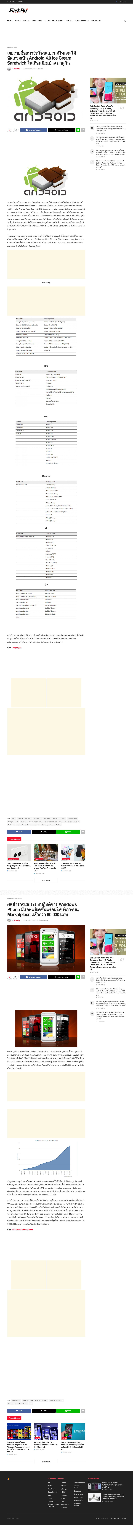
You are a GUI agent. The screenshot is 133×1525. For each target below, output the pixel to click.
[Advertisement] (88, 10)
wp (31, 1404)
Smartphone (57, 21)
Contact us (123, 2)
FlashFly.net (15, 1518)
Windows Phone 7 (41, 1400)
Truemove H (78, 1500)
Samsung (26, 21)
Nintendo (64, 1495)
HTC (16, 822)
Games (68, 21)
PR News (64, 1508)
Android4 (47, 818)
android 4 (28, 818)
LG (65, 822)
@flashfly (17, 69)
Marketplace (16, 1400)
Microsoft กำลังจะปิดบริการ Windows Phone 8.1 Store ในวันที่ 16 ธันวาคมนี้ (46, 1444)
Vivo (34, 21)
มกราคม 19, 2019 (66, 1452)
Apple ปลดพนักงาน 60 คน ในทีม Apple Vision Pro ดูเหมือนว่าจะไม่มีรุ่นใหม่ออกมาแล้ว (113, 1496)
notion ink (20, 825)
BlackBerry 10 (53, 1492)
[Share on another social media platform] (83, 130)
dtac (49, 1495)
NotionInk (28, 825)
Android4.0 (56, 818)
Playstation (65, 1504)
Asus (63, 818)
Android (14, 47)
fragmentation (72, 818)
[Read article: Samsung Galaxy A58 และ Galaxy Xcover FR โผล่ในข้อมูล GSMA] (73, 852)
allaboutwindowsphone (22, 1229)
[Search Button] (125, 20)
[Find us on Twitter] (119, 2)
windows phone (28, 1400)
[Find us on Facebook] (116, 2)
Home (9, 21)
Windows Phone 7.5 (56, 1400)
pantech (36, 825)
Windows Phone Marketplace (17, 1404)
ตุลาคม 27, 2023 (12, 1454)
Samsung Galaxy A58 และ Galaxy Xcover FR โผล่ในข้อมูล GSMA (72, 865)
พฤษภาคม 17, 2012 (29, 69)
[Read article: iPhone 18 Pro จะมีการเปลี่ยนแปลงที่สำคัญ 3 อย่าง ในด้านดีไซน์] (94, 1486)
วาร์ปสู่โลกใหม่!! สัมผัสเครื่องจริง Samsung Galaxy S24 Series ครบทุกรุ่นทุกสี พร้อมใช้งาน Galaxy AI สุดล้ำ (110, 128)
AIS (49, 1483)
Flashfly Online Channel (53, 1505)
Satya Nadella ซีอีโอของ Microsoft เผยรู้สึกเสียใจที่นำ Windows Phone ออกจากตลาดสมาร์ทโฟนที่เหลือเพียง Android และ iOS (18, 1447)
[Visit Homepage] (17, 10)
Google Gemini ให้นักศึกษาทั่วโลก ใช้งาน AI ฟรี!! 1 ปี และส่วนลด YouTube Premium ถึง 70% (45, 866)
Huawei (23, 822)
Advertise (104, 1518)
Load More (46, 880)
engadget (17, 647)
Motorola (11, 825)
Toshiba (58, 825)
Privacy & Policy (114, 1518)
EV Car (50, 1498)
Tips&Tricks (78, 1497)
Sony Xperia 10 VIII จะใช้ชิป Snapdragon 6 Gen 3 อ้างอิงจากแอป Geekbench (19, 865)
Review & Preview (82, 21)
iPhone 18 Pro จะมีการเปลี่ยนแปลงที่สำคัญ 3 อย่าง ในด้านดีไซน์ (112, 1485)
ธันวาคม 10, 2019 (39, 1450)
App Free (51, 1489)
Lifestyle (64, 1489)
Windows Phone (17, 898)
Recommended (79, 1483)
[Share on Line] (78, 130)
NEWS (17, 21)
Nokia (63, 1498)
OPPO (40, 21)
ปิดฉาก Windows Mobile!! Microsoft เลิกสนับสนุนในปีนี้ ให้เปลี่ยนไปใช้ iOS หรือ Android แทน (72, 1445)
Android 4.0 (38, 818)
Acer (13, 818)
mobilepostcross (73, 822)
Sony (52, 825)
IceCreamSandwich (50, 822)
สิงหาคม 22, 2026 (12, 871)
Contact (123, 1518)
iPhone (47, 21)
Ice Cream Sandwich (35, 822)
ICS (60, 822)
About (97, 1518)
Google (10, 822)
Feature (50, 1501)
